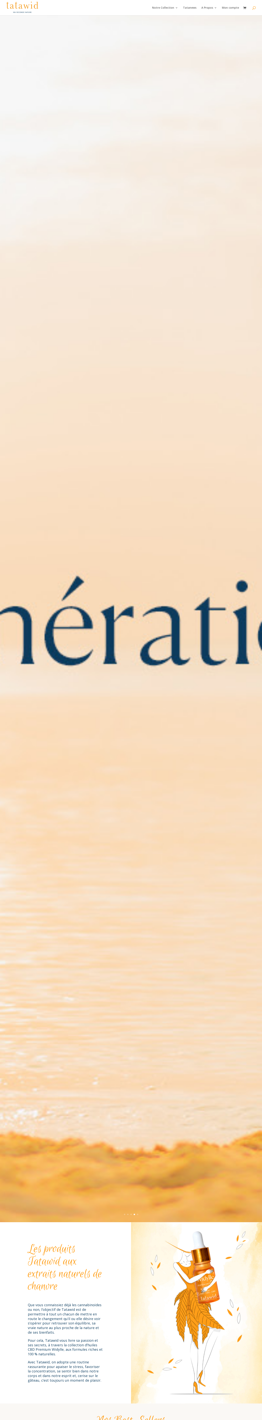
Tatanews (189, 7)
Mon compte (230, 7)
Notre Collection (163, 7)
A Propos (207, 7)
